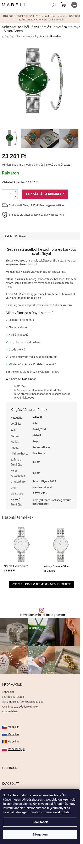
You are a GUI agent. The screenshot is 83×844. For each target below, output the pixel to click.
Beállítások (40, 822)
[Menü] (74, 5)
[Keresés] (54, 5)
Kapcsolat (8, 691)
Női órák (37, 417)
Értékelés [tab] (20, 236)
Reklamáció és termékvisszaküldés (22, 701)
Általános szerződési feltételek (20, 706)
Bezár (29, 226)
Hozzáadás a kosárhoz (45, 194)
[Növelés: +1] (16, 192)
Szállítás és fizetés (13, 696)
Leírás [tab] (9, 236)
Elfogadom (40, 834)
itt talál (65, 812)
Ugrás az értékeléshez (48, 36)
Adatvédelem (10, 711)
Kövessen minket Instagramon (42, 614)
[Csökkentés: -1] (16, 196)
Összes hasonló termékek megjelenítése (41, 584)
